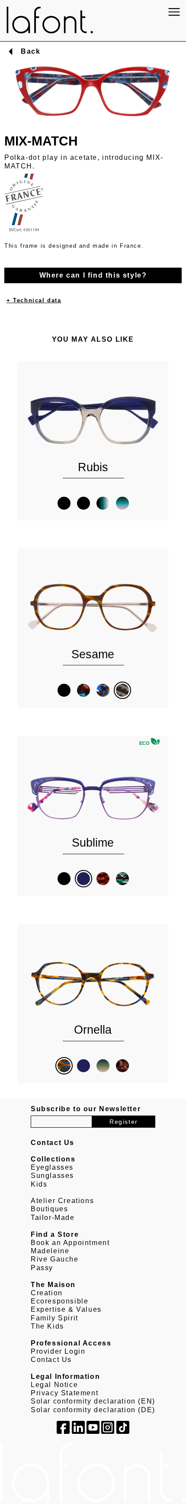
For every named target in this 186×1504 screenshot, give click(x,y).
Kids (39, 1184)
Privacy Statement (64, 1393)
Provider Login (58, 1351)
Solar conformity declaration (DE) (93, 1409)
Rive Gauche (55, 1259)
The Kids (47, 1326)
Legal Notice (54, 1384)
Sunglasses (52, 1175)
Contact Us (51, 1359)
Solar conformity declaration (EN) (93, 1401)
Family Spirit (54, 1318)
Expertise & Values (66, 1309)
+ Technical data (33, 300)
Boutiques (49, 1209)
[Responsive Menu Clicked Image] (174, 11)
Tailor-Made (53, 1217)
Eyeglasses (52, 1167)
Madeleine (50, 1251)
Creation (47, 1293)
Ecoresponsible (59, 1301)
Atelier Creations (62, 1200)
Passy (42, 1267)
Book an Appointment (70, 1242)
